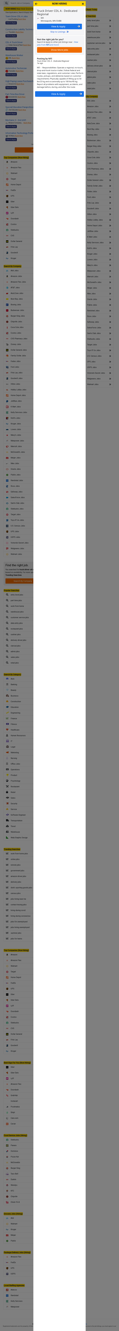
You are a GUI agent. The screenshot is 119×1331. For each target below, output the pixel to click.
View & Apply (58, 26)
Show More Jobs (59, 49)
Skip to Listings (58, 31)
